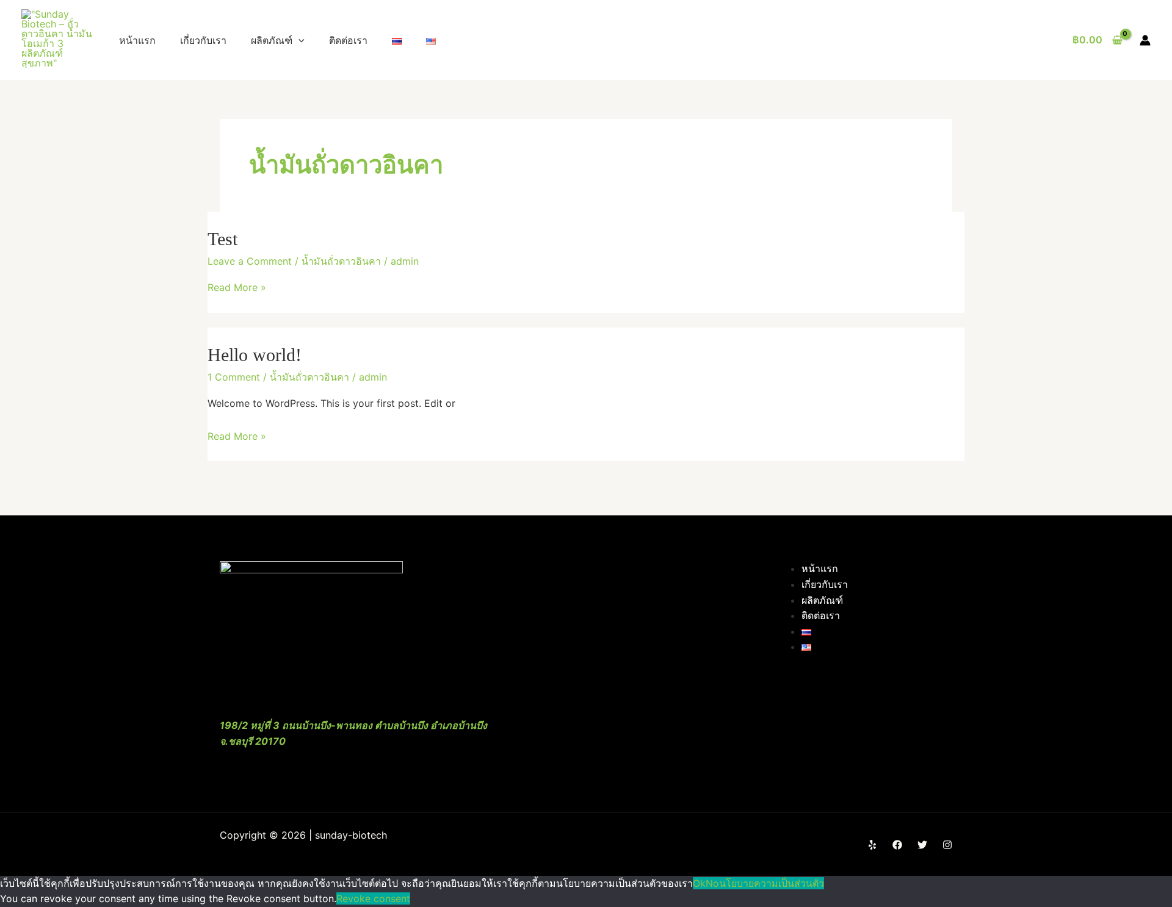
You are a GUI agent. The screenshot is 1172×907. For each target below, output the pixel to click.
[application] (298, 40)
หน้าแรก (137, 40)
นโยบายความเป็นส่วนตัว (771, 883)
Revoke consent (373, 898)
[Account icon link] (1145, 40)
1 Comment (234, 377)
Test (222, 239)
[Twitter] (922, 845)
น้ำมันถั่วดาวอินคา (341, 261)
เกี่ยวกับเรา (203, 40)
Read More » (237, 287)
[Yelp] (872, 845)
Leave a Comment (250, 261)
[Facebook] (897, 845)
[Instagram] (947, 845)
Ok (699, 883)
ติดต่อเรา (348, 40)
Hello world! (255, 355)
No (712, 883)
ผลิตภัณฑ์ (271, 40)
